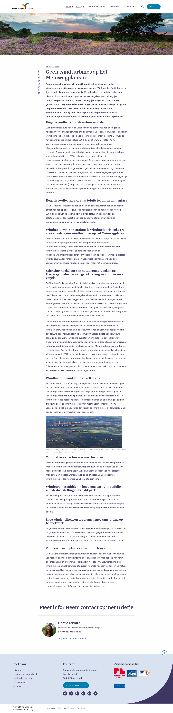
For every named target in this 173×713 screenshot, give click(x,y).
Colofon (81, 708)
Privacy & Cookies (53, 708)
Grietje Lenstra (69, 623)
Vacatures (19, 682)
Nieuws (17, 670)
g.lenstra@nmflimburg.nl (73, 638)
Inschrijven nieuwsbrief (25, 674)
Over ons (131, 6)
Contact (154, 7)
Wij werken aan (96, 6)
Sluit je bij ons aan (23, 678)
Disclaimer (69, 708)
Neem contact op (76, 685)
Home (69, 6)
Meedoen (115, 6)
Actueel (80, 6)
